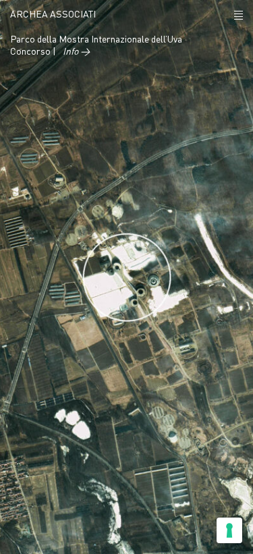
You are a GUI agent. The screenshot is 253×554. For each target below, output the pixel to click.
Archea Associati (53, 15)
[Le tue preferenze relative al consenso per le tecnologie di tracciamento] (229, 530)
